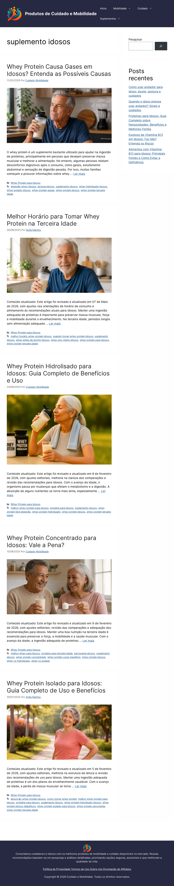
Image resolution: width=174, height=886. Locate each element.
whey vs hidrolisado (18, 660)
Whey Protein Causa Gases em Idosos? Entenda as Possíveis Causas (59, 70)
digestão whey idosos (23, 186)
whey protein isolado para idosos (56, 806)
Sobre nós (96, 869)
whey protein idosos (67, 190)
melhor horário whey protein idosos (31, 336)
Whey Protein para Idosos (25, 182)
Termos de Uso (80, 869)
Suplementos (108, 18)
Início (103, 8)
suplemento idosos (67, 186)
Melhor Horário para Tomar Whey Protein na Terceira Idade (53, 220)
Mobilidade (120, 8)
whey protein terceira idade (22, 343)
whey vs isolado (40, 660)
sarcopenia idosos (84, 653)
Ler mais (79, 173)
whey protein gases (43, 190)
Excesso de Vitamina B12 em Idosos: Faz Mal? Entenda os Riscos (146, 139)
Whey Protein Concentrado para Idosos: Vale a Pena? (51, 541)
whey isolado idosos (19, 190)
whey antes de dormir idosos (32, 340)
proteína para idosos (62, 508)
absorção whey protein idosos (28, 798)
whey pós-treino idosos (64, 340)
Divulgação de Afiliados (117, 869)
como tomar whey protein (62, 798)
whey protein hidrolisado (46, 511)
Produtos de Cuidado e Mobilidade (61, 13)
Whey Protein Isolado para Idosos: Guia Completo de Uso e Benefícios (56, 687)
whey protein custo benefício (64, 657)
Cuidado (143, 8)
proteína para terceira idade (57, 653)
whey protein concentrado (31, 657)
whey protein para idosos (94, 340)
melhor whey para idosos (25, 653)
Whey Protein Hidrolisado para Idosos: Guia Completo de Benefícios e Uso (58, 373)
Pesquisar (135, 39)
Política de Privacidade (57, 869)
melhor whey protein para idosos (30, 508)
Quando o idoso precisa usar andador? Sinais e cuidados (145, 106)
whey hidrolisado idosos (93, 186)
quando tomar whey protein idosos (73, 336)
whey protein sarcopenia (91, 806)
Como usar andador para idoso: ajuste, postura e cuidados (146, 91)
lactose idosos (46, 186)
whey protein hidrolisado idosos (82, 802)
